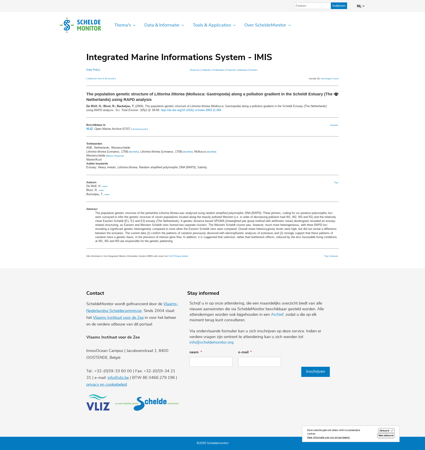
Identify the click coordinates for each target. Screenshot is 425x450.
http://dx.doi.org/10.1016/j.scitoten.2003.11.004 (191, 110)
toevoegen (326, 78)
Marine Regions (115, 156)
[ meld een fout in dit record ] (101, 78)
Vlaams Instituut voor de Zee (118, 318)
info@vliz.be (118, 378)
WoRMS (134, 152)
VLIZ (89, 128)
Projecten (231, 70)
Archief (277, 315)
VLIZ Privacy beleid (178, 256)
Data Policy (93, 69)
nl (359, 6)
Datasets (242, 70)
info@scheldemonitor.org (211, 342)
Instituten (206, 70)
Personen (195, 70)
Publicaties (218, 70)
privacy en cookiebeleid (106, 385)
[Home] (80, 25)
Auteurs (334, 125)
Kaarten (253, 70)
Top (336, 182)
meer (105, 186)
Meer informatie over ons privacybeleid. (328, 437)
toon (336, 78)
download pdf (139, 129)
